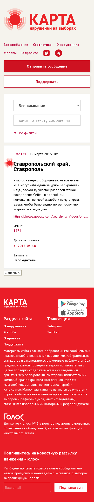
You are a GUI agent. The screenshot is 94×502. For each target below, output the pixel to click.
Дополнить (12, 273)
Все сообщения (16, 44)
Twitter (53, 332)
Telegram (54, 326)
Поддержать (47, 81)
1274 (17, 230)
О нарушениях (67, 44)
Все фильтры (27, 133)
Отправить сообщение (47, 66)
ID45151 (19, 154)
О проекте (29, 53)
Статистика (42, 44)
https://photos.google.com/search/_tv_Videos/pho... (50, 216)
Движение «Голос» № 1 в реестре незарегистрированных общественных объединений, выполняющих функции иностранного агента (47, 428)
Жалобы (10, 53)
